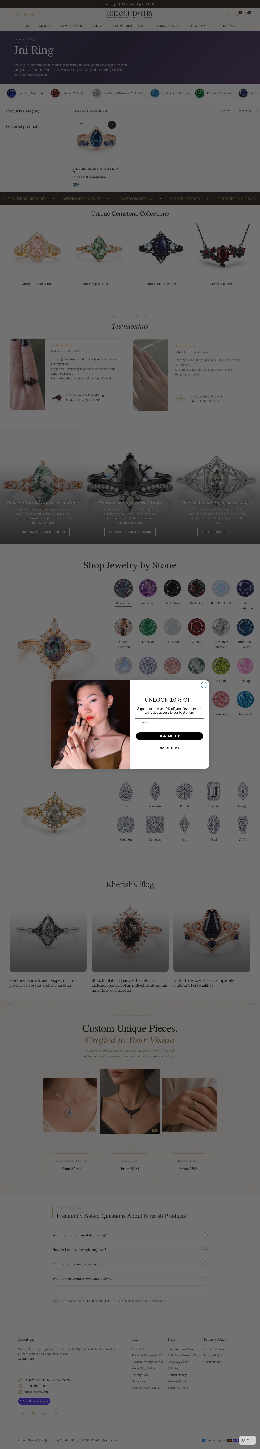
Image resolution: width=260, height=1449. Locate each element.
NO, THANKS (169, 748)
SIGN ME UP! (169, 736)
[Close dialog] (204, 685)
